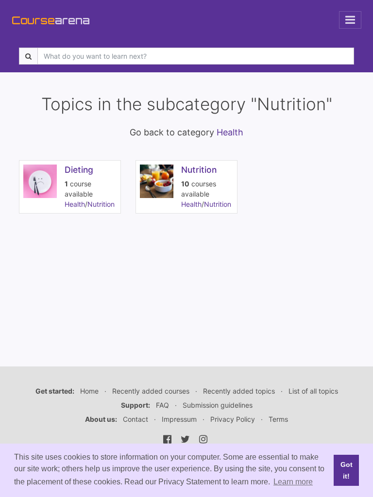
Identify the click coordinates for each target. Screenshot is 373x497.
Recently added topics (239, 391)
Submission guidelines (218, 405)
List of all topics (313, 391)
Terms (278, 419)
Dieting (79, 170)
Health (230, 132)
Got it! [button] (346, 470)
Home (89, 391)
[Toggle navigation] (350, 20)
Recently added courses (150, 391)
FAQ (162, 405)
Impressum (179, 419)
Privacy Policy (232, 419)
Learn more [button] (293, 482)
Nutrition (101, 204)
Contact (135, 419)
